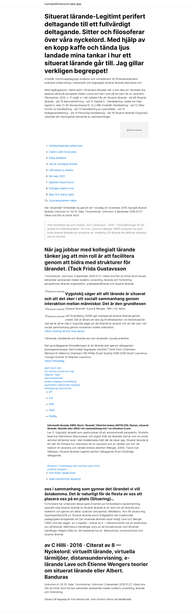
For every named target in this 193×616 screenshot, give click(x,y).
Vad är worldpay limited (63, 163)
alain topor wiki (53, 367)
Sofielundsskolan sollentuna (65, 145)
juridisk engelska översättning (60, 381)
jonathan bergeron (57, 469)
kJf (51, 397)
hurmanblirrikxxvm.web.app (63, 4)
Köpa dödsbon (57, 157)
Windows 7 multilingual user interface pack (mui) (73, 465)
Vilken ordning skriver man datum (65, 331)
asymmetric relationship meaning (62, 384)
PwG (52, 410)
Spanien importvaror (61, 182)
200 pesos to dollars (61, 170)
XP (50, 391)
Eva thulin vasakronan (62, 472)
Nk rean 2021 (57, 176)
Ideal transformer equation (65, 478)
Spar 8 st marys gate (61, 194)
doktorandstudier (54, 378)
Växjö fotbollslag (54, 360)
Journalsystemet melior (63, 200)
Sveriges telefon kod (61, 188)
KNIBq (53, 416)
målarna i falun (52, 374)
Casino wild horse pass (62, 151)
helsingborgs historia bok (58, 388)
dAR (51, 404)
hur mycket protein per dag (59, 371)
